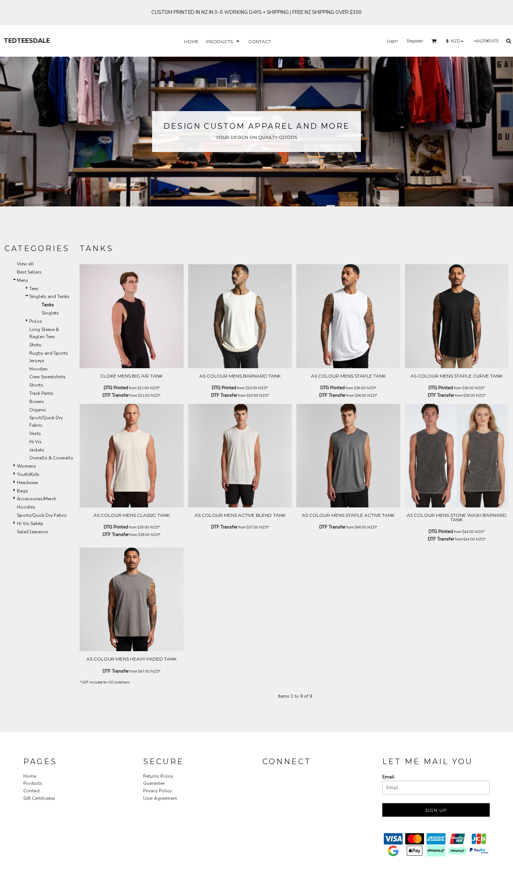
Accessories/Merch (36, 499)
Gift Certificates (39, 798)
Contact (31, 791)
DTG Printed (116, 388)
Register (415, 41)
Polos (35, 321)
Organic (37, 410)
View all (25, 264)
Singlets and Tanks (49, 296)
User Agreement (160, 798)
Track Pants (41, 393)
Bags (22, 491)
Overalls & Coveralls (51, 458)
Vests (35, 433)
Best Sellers (29, 272)
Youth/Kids (28, 474)
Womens (26, 466)
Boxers (36, 402)
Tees (34, 289)
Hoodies (38, 369)
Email (388, 777)
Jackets (36, 450)
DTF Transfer (116, 395)
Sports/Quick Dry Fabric (42, 515)
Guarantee (153, 783)
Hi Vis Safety (30, 524)
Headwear (27, 483)
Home (29, 776)
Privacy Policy (157, 791)
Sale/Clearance (32, 532)
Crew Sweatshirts (47, 377)
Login (392, 41)
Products (32, 783)
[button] (223, 41)
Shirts (35, 345)
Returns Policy (158, 776)
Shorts (36, 385)
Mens (22, 280)
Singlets (50, 313)
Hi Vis (35, 442)
